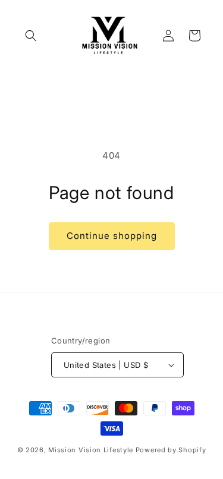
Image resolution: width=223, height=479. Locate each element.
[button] (31, 36)
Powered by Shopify (171, 450)
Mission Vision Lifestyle (90, 450)
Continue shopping (112, 235)
